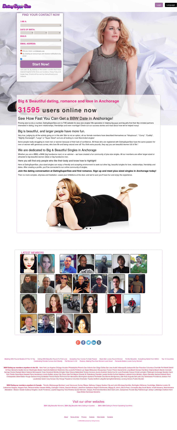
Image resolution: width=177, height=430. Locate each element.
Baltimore (53, 370)
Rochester (98, 376)
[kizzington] (28, 263)
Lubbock (129, 374)
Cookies (91, 417)
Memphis (14, 370)
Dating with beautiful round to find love (52, 359)
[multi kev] (136, 283)
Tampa (86, 372)
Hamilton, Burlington (132, 385)
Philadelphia (73, 367)
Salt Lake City (139, 376)
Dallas (103, 367)
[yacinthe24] (103, 263)
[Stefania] (46, 263)
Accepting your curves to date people (83, 359)
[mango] (131, 303)
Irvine (134, 374)
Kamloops (90, 392)
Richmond (63, 376)
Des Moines (106, 376)
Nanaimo (97, 392)
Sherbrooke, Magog (106, 387)
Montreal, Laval (64, 385)
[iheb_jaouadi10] (28, 283)
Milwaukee (93, 370)
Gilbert (18, 376)
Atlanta (162, 370)
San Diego (97, 367)
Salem (44, 379)
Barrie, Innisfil (151, 387)
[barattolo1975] (71, 303)
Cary (48, 379)
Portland (78, 370)
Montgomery (115, 376)
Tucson (109, 370)
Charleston (83, 379)
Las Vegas (85, 370)
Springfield (110, 379)
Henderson (38, 374)
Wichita (56, 372)
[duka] (82, 323)
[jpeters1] (114, 303)
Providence (157, 376)
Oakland (29, 372)
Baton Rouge (25, 376)
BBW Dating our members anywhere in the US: (21, 367)
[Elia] (138, 263)
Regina (96, 387)
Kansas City (140, 370)
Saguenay (60, 389)
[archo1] (81, 283)
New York (43, 367)
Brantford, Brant (105, 389)
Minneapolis (37, 372)
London (165, 385)
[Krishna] (53, 303)
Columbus (150, 367)
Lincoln (45, 374)
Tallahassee (148, 376)
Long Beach (131, 370)
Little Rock (124, 376)
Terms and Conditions (42, 72)
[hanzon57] (28, 323)
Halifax (36, 387)
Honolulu (92, 372)
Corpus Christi (134, 372)
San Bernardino (72, 376)
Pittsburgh (150, 372)
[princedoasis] (28, 303)
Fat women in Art (71, 361)
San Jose (109, 367)
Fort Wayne (74, 374)
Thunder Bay (133, 389)
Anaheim (104, 372)
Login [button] (159, 5)
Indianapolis (122, 367)
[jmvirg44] (85, 263)
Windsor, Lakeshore (78, 387)
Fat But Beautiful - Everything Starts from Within (142, 359)
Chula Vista (66, 374)
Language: (171, 5)
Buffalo (50, 374)
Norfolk (110, 374)
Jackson (164, 376)
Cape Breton (81, 392)
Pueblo (135, 379)
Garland (157, 374)
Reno (169, 374)
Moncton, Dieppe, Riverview (90, 389)
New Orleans (70, 372)
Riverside (125, 372)
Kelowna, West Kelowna (165, 387)
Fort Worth (164, 367)
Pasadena (68, 379)
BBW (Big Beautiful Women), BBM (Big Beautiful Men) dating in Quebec (69, 405)
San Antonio (88, 367)
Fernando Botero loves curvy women (128, 361)
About (66, 417)
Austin (115, 367)
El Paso (8, 370)
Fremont (52, 376)
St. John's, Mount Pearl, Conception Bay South (130, 387)
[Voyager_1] (64, 323)
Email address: (28, 43)
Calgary (98, 385)
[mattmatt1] (116, 283)
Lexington (143, 372)
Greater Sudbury (25, 389)
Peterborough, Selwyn (146, 389)
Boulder (141, 379)
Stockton (166, 372)
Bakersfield (79, 372)
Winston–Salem (141, 374)
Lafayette (103, 379)
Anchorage (158, 372)
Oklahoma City (62, 370)
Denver (26, 370)
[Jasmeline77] (89, 303)
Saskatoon (89, 387)
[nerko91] (121, 263)
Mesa (146, 370)
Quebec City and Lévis (110, 385)
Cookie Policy (24, 74)
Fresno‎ (114, 370)
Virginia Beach (154, 370)
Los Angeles (51, 367)
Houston (65, 367)
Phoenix (81, 367)
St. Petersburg (90, 374)
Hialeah (163, 374)
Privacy (84, 417)
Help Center (101, 417)
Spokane (91, 376)
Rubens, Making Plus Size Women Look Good (96, 361)
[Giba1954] (46, 283)
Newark (26, 374)
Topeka (90, 379)
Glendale (151, 374)
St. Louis (118, 372)
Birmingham (83, 376)
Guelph (77, 389)
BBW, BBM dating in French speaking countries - (115, 405)
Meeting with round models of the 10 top (20, 359)
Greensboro (19, 374)
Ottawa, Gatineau (89, 385)
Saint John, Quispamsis (120, 389)
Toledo (12, 374)
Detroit (171, 367)
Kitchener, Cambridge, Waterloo (151, 385)
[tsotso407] (99, 283)
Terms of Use (74, 417)
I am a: (23, 21)
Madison (122, 374)
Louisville (71, 370)
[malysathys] (63, 283)
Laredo (104, 374)
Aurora (98, 372)
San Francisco (141, 367)
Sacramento (122, 370)
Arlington (62, 372)
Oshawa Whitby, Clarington (49, 387)
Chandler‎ (98, 374)
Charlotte (157, 367)
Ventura (130, 379)
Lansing (124, 379)
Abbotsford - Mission (12, 389)
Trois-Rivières (69, 389)
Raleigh (18, 372)
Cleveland (49, 372)
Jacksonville (131, 367)
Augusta (131, 376)
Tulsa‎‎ (43, 372)
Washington (33, 370)
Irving (39, 376)
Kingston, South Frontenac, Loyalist (43, 389)
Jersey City (57, 374)
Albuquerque (102, 370)
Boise (57, 376)
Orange (61, 379)
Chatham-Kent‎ (167, 389)
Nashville (46, 370)
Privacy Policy (54, 72)
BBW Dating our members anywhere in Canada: (24, 385)
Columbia (75, 379)
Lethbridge (158, 389)
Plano (32, 374)
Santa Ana (111, 372)
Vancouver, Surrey (76, 385)
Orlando (81, 374)
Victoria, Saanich (65, 387)
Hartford (96, 379)
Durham (116, 374)
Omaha (12, 372)
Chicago (59, 367)
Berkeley (117, 379)
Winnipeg (121, 385)
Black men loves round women (111, 359)
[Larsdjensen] (68, 263)
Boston (40, 370)
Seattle (20, 370)
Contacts (110, 417)
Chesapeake (11, 376)
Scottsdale (45, 376)
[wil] (46, 323)
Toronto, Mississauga (50, 385)
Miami (24, 372)
